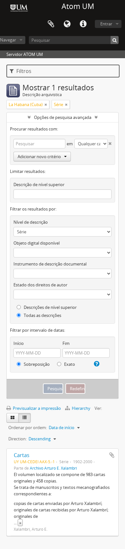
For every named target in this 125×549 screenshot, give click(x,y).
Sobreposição (36, 364)
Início (18, 343)
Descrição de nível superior (38, 184)
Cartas (21, 455)
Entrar (106, 24)
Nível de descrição (30, 222)
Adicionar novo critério (39, 156)
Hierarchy (81, 408)
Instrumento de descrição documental (50, 264)
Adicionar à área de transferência (112, 455)
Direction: (17, 439)
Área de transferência (51, 24)
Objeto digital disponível (36, 243)
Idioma (67, 24)
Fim (66, 343)
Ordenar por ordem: (27, 427)
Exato (69, 364)
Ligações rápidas (83, 24)
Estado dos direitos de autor (40, 285)
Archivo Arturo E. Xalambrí (53, 468)
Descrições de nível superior (50, 307)
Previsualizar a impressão (36, 408)
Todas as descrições (42, 315)
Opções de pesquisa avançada (62, 117)
